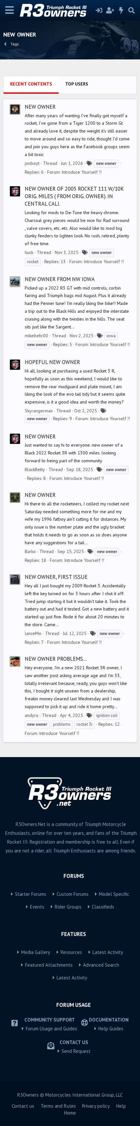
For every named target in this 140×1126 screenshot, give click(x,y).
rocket (32, 261)
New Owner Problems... (56, 658)
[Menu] (9, 10)
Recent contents (31, 84)
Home (70, 1113)
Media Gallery (35, 952)
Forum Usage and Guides (51, 1028)
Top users (76, 84)
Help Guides (110, 1028)
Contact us (23, 1106)
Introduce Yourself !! (82, 172)
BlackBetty (35, 469)
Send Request (76, 1051)
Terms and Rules (58, 1106)
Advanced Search (101, 965)
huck (29, 252)
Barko (30, 551)
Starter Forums (30, 894)
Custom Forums (73, 894)
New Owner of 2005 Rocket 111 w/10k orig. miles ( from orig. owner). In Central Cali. (74, 196)
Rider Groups (68, 907)
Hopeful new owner (52, 362)
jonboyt (32, 163)
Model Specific (114, 894)
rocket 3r (84, 724)
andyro (31, 715)
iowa (111, 336)
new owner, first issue (56, 576)
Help (121, 1106)
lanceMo (33, 633)
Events (37, 907)
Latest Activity (107, 952)
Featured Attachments (49, 965)
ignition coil (107, 715)
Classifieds (103, 907)
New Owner (40, 436)
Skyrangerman (39, 411)
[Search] (131, 10)
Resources (71, 952)
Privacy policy (96, 1106)
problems (62, 724)
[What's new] (121, 10)
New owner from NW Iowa (60, 279)
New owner (40, 106)
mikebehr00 (36, 336)
